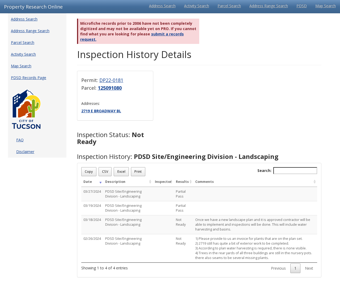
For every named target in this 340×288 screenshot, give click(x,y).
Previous (278, 268)
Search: (264, 170)
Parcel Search (229, 5)
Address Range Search (268, 5)
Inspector (163, 181)
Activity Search (196, 5)
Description (115, 181)
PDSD (301, 5)
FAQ (20, 139)
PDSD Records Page (28, 77)
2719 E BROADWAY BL (101, 110)
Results (182, 181)
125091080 (110, 88)
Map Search (325, 5)
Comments (204, 181)
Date (87, 181)
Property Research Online (33, 6)
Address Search (162, 5)
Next (309, 268)
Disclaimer (25, 151)
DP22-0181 (111, 80)
